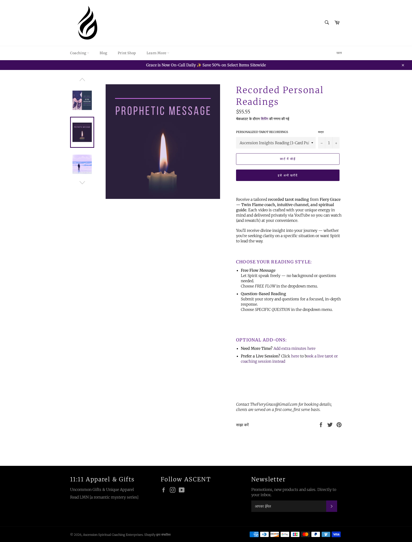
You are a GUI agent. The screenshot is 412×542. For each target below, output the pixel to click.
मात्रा (321, 132)
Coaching (78, 53)
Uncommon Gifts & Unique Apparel (102, 489)
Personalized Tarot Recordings (262, 132)
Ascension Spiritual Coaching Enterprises (113, 535)
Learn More (157, 53)
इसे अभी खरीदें (288, 175)
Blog (103, 53)
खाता (339, 53)
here (311, 348)
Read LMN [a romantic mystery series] (104, 497)
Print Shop (127, 53)
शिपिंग (264, 119)
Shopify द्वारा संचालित (157, 535)
